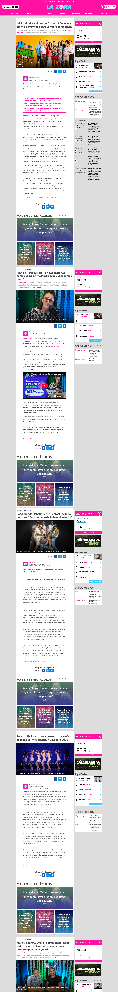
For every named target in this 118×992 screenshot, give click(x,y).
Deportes (48, 13)
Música (28, 13)
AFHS (47, 197)
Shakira (25, 865)
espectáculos (40, 197)
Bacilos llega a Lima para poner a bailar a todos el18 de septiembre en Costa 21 (95, 352)
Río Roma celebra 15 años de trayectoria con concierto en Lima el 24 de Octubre (95, 103)
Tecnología (62, 13)
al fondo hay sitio (28, 197)
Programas (89, 13)
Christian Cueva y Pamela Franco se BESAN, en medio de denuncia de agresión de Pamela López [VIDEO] (94, 140)
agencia (53, 197)
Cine (38, 13)
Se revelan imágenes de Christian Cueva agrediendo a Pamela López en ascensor (95, 150)
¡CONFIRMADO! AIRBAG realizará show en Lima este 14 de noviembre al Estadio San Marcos (95, 112)
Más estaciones (70, 1)
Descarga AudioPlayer (59, 1)
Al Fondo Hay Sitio (53, 84)
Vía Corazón (94, 107)
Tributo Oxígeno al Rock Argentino (95, 359)
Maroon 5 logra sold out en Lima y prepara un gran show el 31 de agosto (95, 827)
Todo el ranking (95, 91)
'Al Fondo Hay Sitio (41, 119)
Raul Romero (27, 661)
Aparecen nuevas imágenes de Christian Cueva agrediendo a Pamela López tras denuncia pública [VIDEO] (94, 161)
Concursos (76, 13)
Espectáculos (15, 13)
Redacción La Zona (34, 77)
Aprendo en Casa (48, 1)
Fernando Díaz (22, 283)
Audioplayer (38, 287)
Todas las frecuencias (88, 41)
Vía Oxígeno (94, 115)
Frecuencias (103, 13)
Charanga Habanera (39, 661)
